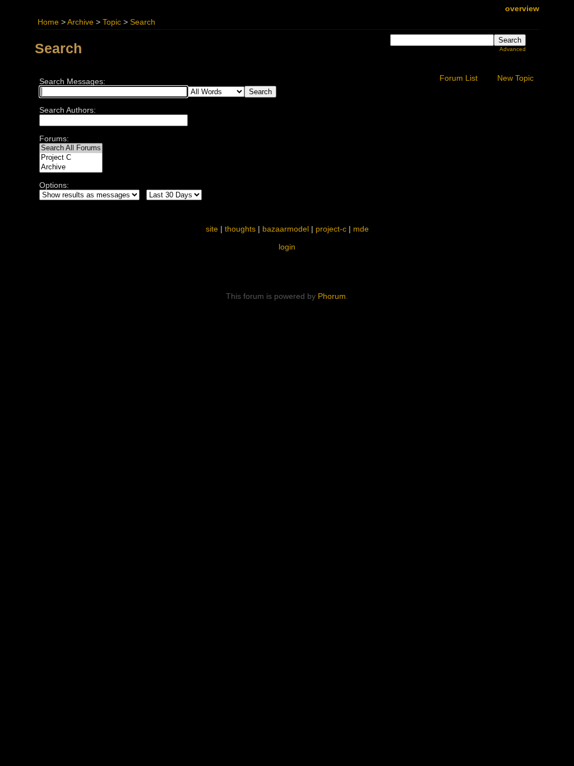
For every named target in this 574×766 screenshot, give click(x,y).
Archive (80, 22)
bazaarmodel (285, 228)
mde (361, 228)
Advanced (512, 49)
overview (522, 8)
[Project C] (71, 158)
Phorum (332, 296)
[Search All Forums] (71, 148)
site (212, 228)
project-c (331, 228)
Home (48, 22)
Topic (112, 22)
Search (142, 22)
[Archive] (71, 167)
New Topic (515, 78)
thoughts (240, 228)
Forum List (458, 78)
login (287, 246)
